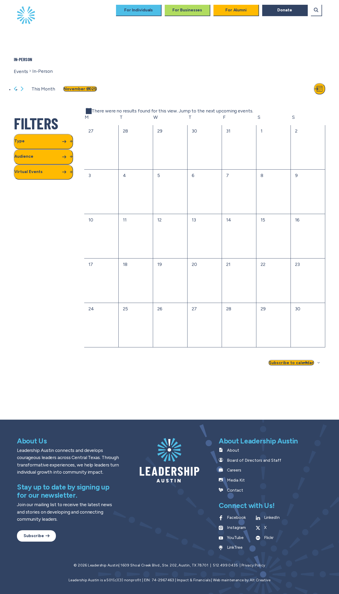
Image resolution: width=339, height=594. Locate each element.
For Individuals (138, 9)
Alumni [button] (233, 21)
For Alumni (236, 9)
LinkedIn (272, 517)
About (233, 450)
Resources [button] (105, 31)
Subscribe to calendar (291, 362)
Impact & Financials (193, 580)
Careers (234, 470)
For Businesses (187, 9)
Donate (284, 9)
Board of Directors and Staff (254, 460)
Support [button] (264, 21)
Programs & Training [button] (115, 21)
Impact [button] (158, 21)
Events (21, 71)
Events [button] (294, 21)
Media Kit (236, 480)
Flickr (269, 537)
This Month (43, 89)
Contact (235, 490)
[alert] (169, 111)
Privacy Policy (253, 565)
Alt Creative (260, 580)
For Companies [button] (196, 21)
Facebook (236, 517)
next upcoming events (229, 111)
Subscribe (34, 535)
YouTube (235, 537)
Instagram (236, 527)
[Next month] (22, 88)
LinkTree (235, 547)
